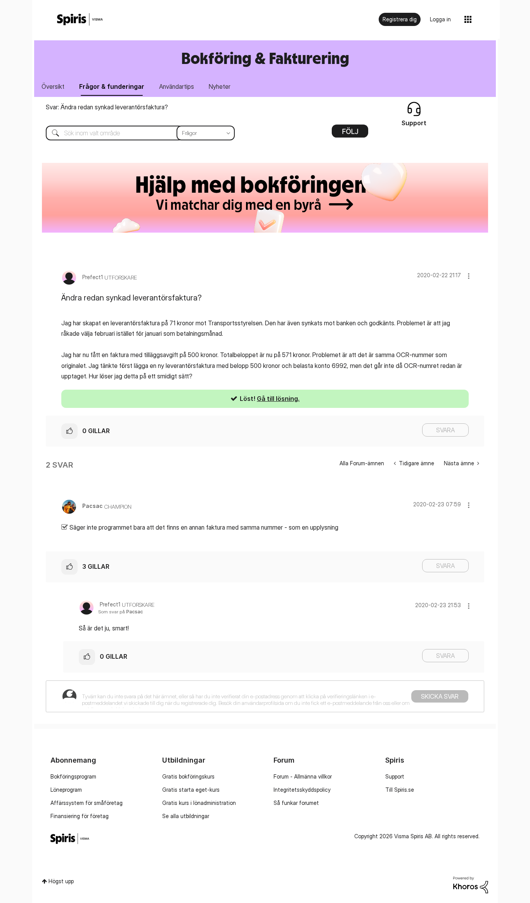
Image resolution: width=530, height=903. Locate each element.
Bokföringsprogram (73, 776)
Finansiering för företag (79, 816)
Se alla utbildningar (185, 816)
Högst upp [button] (61, 881)
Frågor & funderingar (111, 86)
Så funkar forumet (296, 802)
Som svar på (120, 612)
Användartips (176, 86)
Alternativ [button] (350, 134)
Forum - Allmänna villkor (303, 776)
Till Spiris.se (399, 789)
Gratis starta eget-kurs (191, 789)
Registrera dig (400, 19)
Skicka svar (440, 696)
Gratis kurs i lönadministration (199, 802)
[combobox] (134, 133)
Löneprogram (66, 789)
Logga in (440, 19)
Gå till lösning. (278, 398)
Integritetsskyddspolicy (302, 789)
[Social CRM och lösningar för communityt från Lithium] (470, 884)
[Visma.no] (80, 19)
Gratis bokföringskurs (188, 776)
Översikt (53, 86)
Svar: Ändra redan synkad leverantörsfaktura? (107, 107)
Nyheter (219, 86)
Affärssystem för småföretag (86, 802)
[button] (468, 276)
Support (394, 776)
